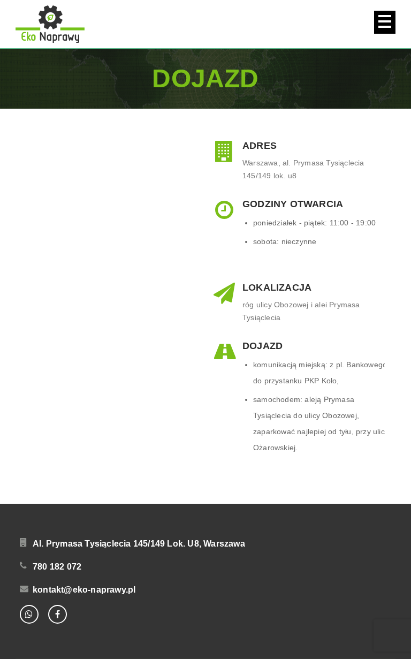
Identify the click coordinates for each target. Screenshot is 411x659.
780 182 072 (57, 566)
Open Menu (384, 22)
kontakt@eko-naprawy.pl (84, 589)
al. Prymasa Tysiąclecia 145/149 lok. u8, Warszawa (139, 543)
